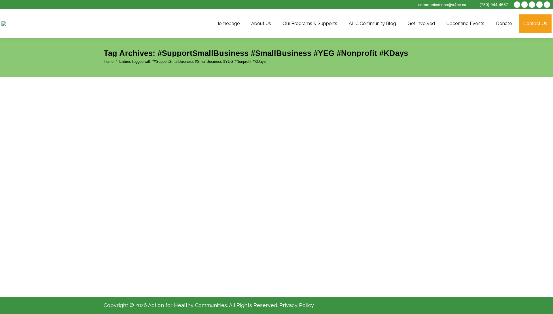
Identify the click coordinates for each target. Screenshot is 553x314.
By (176, 240)
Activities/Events (132, 240)
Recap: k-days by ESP (141, 228)
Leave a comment (263, 240)
